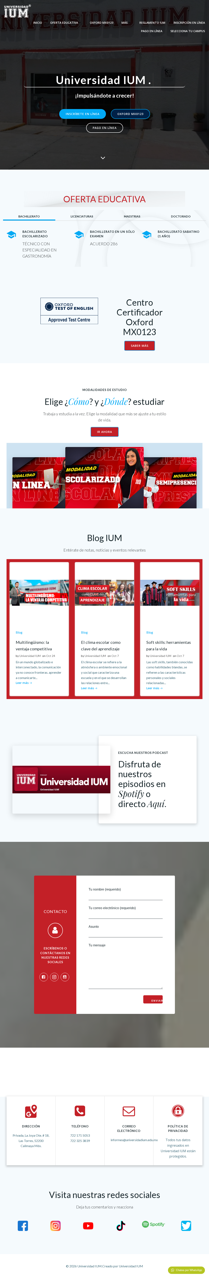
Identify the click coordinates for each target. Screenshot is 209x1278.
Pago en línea (151, 31)
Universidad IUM (30, 656)
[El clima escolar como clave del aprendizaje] (104, 592)
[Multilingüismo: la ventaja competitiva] (39, 592)
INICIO (37, 23)
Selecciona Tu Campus (187, 31)
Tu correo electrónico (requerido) (112, 908)
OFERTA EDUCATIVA (64, 23)
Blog (19, 632)
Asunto (94, 926)
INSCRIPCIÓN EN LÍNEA (189, 23)
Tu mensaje (97, 945)
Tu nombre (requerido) (105, 889)
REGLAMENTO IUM (152, 23)
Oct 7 (115, 656)
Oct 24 (50, 656)
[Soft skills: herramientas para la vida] (169, 592)
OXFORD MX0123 (101, 23)
